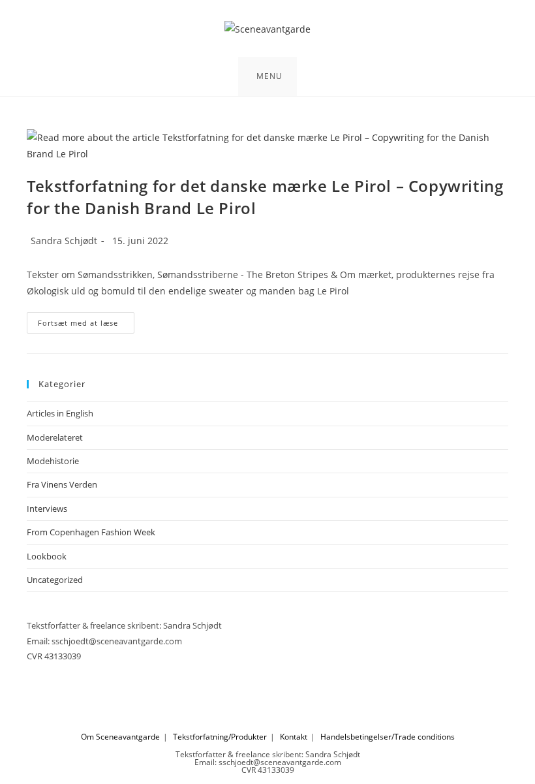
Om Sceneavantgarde (120, 736)
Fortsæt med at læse (86, 325)
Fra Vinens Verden (62, 484)
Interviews (47, 508)
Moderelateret (55, 437)
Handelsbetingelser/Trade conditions (387, 736)
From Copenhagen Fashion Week (91, 532)
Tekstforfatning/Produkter (220, 736)
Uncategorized (55, 580)
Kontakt (293, 736)
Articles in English (60, 413)
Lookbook (47, 556)
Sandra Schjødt (64, 240)
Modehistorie (53, 461)
